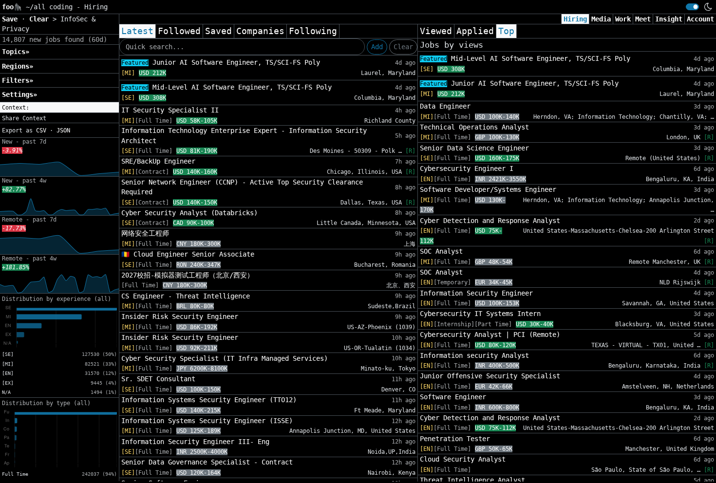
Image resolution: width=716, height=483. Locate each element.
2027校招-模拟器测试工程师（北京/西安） (187, 275)
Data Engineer (445, 106)
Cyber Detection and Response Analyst (490, 220)
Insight (668, 19)
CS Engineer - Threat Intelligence (185, 296)
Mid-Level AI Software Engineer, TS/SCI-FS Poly (226, 87)
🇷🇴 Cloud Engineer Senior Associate (187, 254)
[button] (59, 107)
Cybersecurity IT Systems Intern (480, 313)
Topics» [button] (15, 52)
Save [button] (11, 19)
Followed (179, 31)
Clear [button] (41, 19)
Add (377, 47)
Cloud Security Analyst (463, 459)
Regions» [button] (17, 66)
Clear (403, 47)
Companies (260, 31)
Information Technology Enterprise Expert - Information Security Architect (244, 135)
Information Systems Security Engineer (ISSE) (207, 421)
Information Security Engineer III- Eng (195, 442)
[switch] (692, 6)
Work (623, 19)
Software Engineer (453, 397)
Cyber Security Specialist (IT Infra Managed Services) (224, 358)
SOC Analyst (441, 251)
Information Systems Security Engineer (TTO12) (209, 400)
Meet (643, 19)
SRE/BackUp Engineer (158, 161)
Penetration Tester (455, 439)
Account (700, 19)
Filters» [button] (17, 80)
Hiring (575, 19)
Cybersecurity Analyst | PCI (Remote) (490, 334)
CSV (41, 130)
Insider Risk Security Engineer (179, 316)
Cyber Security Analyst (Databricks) (189, 213)
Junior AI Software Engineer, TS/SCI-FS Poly (220, 62)
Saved (218, 31)
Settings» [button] (19, 94)
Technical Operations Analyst (474, 127)
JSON (63, 130)
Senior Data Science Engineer (474, 148)
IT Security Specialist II (170, 110)
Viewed (436, 31)
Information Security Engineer (476, 293)
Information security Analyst (474, 355)
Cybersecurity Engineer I (466, 168)
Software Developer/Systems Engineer (488, 189)
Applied (475, 31)
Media (601, 19)
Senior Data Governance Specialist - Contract (207, 462)
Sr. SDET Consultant (158, 379)
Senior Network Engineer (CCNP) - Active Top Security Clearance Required (242, 187)
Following (313, 31)
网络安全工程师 (145, 233)
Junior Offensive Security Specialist (490, 376)
